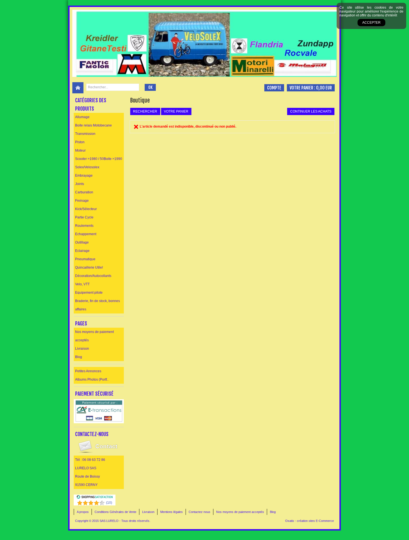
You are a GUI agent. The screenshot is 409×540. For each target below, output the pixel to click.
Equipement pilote (89, 293)
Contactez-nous (199, 512)
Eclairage (82, 251)
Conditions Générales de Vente (115, 512)
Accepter (371, 23)
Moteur (80, 150)
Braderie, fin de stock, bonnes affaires (97, 305)
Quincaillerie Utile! (89, 267)
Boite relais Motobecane (93, 125)
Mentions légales (171, 512)
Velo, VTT (82, 284)
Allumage (82, 117)
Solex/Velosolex (87, 167)
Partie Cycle (84, 217)
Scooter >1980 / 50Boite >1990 (98, 159)
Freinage (82, 201)
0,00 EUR (324, 88)
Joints (79, 184)
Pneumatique (85, 259)
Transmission (85, 134)
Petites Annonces (88, 371)
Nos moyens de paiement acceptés (94, 336)
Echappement (85, 234)
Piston (80, 142)
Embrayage (84, 175)
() (109, 503)
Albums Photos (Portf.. (92, 379)
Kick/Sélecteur (86, 209)
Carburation (84, 192)
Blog (78, 357)
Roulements (84, 226)
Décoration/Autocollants (93, 276)
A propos (83, 512)
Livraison (82, 349)
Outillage (82, 242)
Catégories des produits (90, 104)
